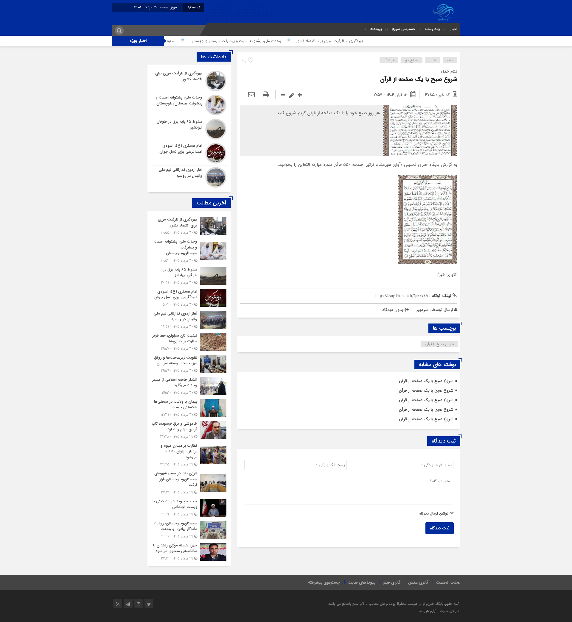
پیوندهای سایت (361, 582)
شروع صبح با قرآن (439, 344)
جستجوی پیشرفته (324, 582)
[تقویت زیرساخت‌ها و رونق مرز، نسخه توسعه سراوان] (189, 364)
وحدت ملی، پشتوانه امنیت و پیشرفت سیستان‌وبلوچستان (262, 41)
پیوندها (376, 29)
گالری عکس (418, 582)
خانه (450, 60)
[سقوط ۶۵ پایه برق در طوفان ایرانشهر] (189, 129)
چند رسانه (432, 29)
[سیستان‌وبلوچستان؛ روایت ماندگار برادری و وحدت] (189, 530)
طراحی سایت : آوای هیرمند (439, 611)
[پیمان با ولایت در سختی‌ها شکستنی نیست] (189, 408)
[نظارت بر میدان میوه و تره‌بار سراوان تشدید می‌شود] (189, 455)
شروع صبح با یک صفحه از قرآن (418, 79)
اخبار (453, 29)
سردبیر (422, 310)
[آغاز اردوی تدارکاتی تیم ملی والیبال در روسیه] (189, 176)
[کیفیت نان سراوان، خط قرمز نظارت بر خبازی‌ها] (189, 342)
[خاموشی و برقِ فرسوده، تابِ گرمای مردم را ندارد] (189, 430)
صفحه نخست (448, 582)
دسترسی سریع (403, 29)
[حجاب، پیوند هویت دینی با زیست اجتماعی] (189, 508)
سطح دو (412, 60)
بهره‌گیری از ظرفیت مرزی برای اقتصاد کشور (356, 41)
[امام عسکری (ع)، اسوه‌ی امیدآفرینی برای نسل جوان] (189, 153)
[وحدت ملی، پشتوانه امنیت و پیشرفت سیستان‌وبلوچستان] (189, 105)
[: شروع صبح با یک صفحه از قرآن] (251, 95)
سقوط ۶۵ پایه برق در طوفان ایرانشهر (172, 41)
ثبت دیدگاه (439, 528)
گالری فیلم (392, 582)
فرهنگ (389, 60)
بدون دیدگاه (392, 310)
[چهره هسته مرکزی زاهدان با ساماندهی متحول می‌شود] (189, 551)
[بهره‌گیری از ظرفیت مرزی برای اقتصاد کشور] (189, 81)
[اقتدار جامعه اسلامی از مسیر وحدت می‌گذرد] (189, 386)
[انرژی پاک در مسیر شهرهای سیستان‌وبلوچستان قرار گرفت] (189, 483)
